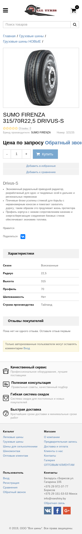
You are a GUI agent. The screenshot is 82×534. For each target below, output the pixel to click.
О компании (52, 437)
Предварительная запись (60, 441)
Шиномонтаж (11, 451)
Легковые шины (13, 437)
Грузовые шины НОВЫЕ (22, 41)
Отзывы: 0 (25, 128)
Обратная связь (54, 503)
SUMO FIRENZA (41, 132)
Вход (26, 348)
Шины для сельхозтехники (20, 446)
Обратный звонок (14, 492)
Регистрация (11, 482)
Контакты (50, 455)
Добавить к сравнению (41, 172)
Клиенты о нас (53, 451)
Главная (9, 36)
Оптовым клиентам (15, 455)
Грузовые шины (31, 36)
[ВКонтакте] (22, 236)
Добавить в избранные (41, 165)
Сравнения (10, 487)
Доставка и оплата (56, 446)
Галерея (49, 460)
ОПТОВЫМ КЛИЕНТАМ (59, 464)
